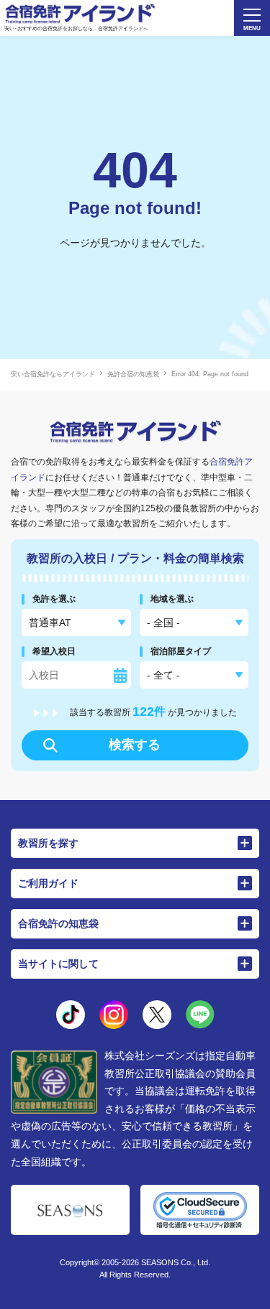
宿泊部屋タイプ (180, 651)
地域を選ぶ (172, 599)
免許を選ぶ (54, 599)
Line (200, 1014)
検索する (135, 744)
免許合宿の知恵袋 (133, 374)
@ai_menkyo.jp (70, 1014)
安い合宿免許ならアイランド (53, 374)
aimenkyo (157, 1014)
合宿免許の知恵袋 (58, 923)
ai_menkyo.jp (113, 1014)
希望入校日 (54, 651)
